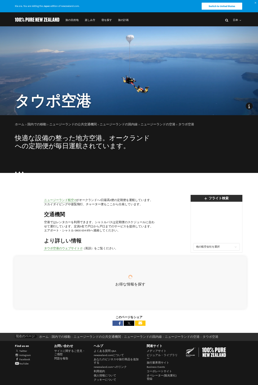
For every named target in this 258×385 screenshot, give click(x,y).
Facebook (24, 359)
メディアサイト (156, 351)
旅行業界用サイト (158, 362)
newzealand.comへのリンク (110, 367)
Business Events (156, 367)
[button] (72, 20)
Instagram (25, 355)
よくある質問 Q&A (105, 351)
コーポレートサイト (159, 371)
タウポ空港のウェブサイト (63, 248)
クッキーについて (105, 379)
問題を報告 (61, 358)
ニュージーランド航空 (60, 200)
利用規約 (99, 371)
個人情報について (105, 375)
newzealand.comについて (109, 355)
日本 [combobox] (236, 20)
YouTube (24, 363)
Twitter (23, 351)
